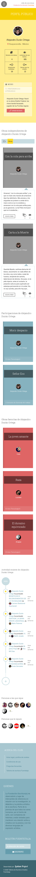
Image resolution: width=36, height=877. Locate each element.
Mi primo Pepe (17, 647)
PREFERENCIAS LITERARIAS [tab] (12, 90)
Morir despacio (18, 330)
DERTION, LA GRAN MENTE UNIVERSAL (17, 619)
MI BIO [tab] (10, 84)
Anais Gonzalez (17, 666)
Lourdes (18, 497)
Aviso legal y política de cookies (17, 757)
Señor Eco (18, 373)
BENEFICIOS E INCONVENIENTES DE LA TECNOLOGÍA (17, 598)
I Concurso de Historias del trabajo (18, 403)
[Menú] (4, 4)
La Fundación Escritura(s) (17, 793)
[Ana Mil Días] (21, 648)
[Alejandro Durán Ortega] (18, 31)
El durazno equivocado (18, 525)
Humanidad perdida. (16, 664)
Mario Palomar (17, 623)
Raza (18, 480)
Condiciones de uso (13, 762)
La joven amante (18, 436)
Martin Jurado (19, 636)
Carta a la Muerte (18, 232)
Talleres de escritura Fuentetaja (17, 770)
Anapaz (18, 542)
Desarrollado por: (16, 866)
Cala (18, 454)
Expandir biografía (17, 111)
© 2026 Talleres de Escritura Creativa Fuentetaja (15, 871)
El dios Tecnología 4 (13, 359)
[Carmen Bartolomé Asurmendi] (10, 603)
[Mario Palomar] (10, 623)
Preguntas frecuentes (14, 766)
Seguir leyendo (9, 216)
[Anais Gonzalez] (10, 666)
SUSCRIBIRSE (19, 851)
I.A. (24, 633)
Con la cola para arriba (18, 156)
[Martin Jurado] (12, 636)
